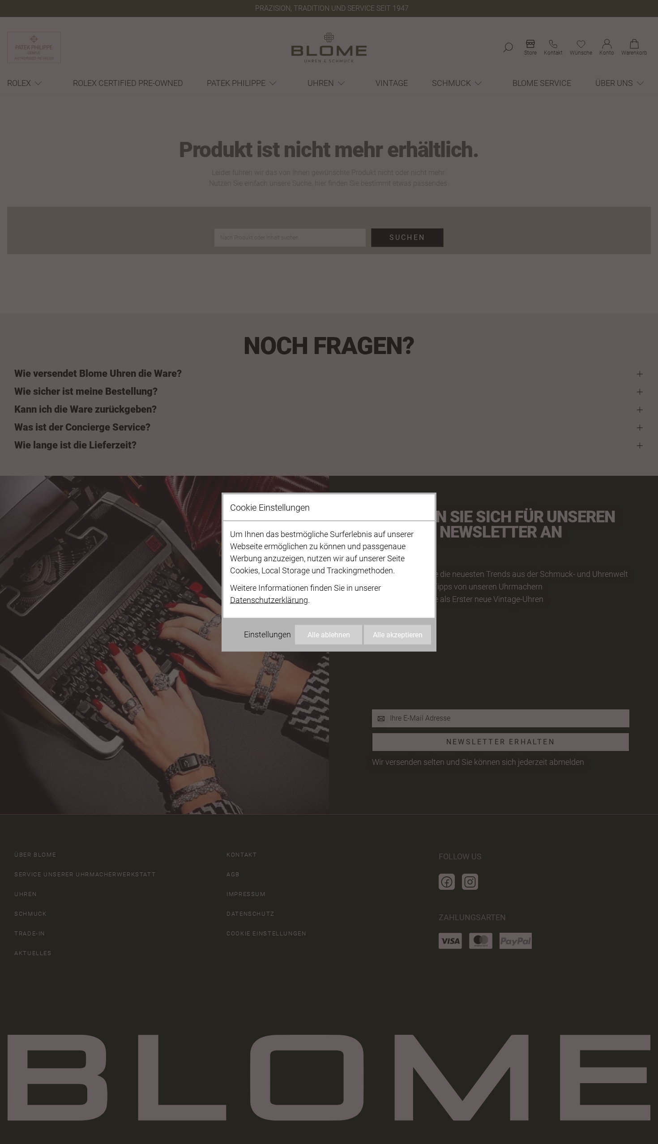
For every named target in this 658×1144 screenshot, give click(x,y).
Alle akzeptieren (398, 635)
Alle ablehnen (329, 635)
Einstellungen (267, 634)
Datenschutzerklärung (269, 600)
